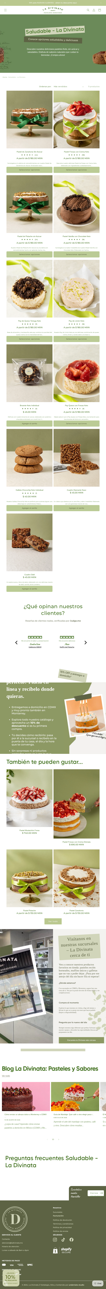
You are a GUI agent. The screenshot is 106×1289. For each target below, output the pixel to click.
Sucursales (57, 1212)
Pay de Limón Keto (76, 321)
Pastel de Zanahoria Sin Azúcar (29, 152)
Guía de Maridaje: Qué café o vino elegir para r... (74, 1114)
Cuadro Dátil (29, 575)
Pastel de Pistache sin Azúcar (29, 236)
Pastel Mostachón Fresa (29, 830)
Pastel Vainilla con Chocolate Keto (76, 236)
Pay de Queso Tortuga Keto (29, 321)
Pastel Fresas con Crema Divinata (76, 842)
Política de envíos (60, 1231)
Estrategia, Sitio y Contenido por (62, 1285)
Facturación (58, 1216)
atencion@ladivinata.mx (12, 1243)
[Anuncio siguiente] (101, 3)
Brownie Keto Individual (29, 405)
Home (5, 77)
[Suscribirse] (101, 1193)
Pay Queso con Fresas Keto (76, 405)
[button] (5, 10)
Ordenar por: (45, 86)
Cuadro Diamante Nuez (76, 490)
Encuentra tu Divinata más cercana (81, 1040)
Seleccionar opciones (29, 170)
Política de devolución (62, 1220)
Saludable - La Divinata (16, 77)
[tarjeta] (4, 1265)
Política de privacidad (62, 1227)
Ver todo (53, 921)
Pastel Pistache (29, 910)
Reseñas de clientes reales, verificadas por (53, 621)
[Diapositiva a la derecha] (59, 1139)
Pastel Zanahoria (77, 910)
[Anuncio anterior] (5, 3)
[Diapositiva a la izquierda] (47, 1139)
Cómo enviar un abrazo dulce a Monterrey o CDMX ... (26, 1115)
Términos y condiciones (63, 1224)
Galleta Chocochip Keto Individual (29, 490)
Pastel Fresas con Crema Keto (76, 152)
